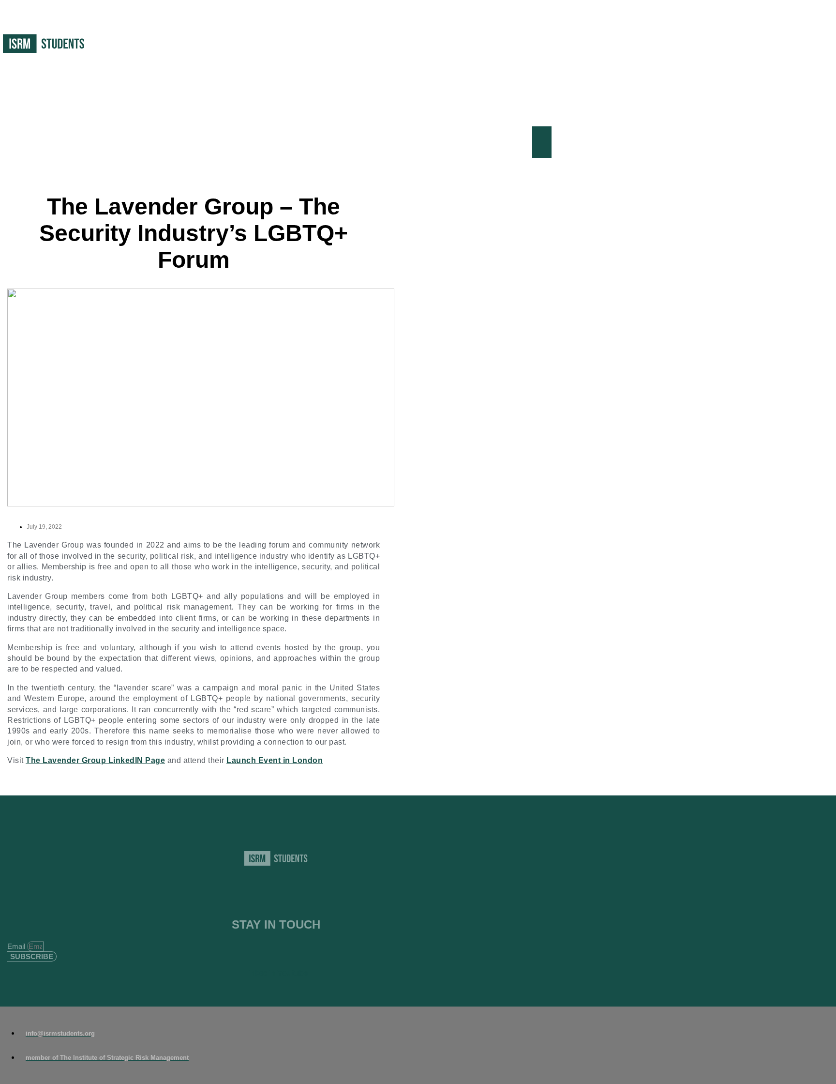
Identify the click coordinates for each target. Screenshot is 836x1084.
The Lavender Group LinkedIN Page (95, 760)
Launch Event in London (274, 760)
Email (17, 946)
